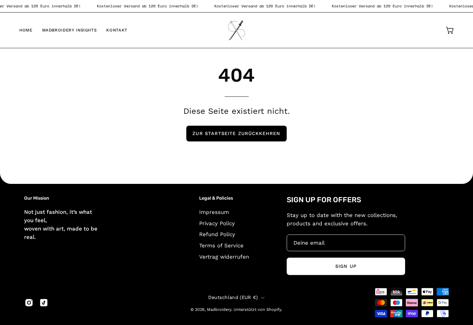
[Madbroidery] (236, 30)
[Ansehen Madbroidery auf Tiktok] (44, 302)
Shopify (273, 309)
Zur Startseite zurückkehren (236, 133)
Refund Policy (217, 234)
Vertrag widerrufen (224, 256)
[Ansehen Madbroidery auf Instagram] (29, 302)
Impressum (214, 212)
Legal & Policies (216, 198)
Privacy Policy (217, 223)
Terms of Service (221, 245)
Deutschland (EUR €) (233, 298)
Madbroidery (219, 309)
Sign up (346, 266)
